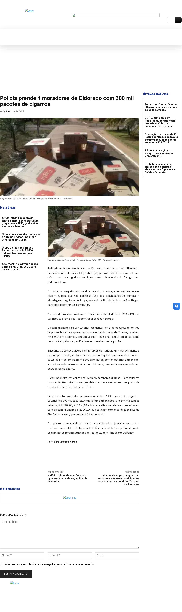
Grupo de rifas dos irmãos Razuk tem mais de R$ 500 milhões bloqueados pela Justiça (17, 251)
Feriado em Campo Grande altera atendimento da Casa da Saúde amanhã (161, 107)
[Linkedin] (180, 10)
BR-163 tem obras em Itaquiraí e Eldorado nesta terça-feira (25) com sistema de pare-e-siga (160, 121)
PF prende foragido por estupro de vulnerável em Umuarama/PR (160, 153)
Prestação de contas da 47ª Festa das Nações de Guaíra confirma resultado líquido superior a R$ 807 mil (161, 138)
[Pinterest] (121, 111)
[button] (4, 32)
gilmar (7, 111)
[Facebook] (174, 10)
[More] (137, 111)
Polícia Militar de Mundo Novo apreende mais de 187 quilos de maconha (68, 478)
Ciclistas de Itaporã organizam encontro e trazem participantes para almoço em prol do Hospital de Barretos (118, 480)
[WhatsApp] (129, 111)
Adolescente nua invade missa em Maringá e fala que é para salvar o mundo (20, 267)
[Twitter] (113, 111)
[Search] (178, 20)
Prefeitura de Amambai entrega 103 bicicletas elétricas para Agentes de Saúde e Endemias (160, 168)
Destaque (5, 92)
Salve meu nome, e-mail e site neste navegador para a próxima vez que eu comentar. (49, 564)
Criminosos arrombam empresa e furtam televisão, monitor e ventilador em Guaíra (21, 237)
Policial (16, 92)
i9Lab (122, 602)
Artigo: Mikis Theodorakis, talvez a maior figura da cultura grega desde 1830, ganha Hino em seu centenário (20, 222)
